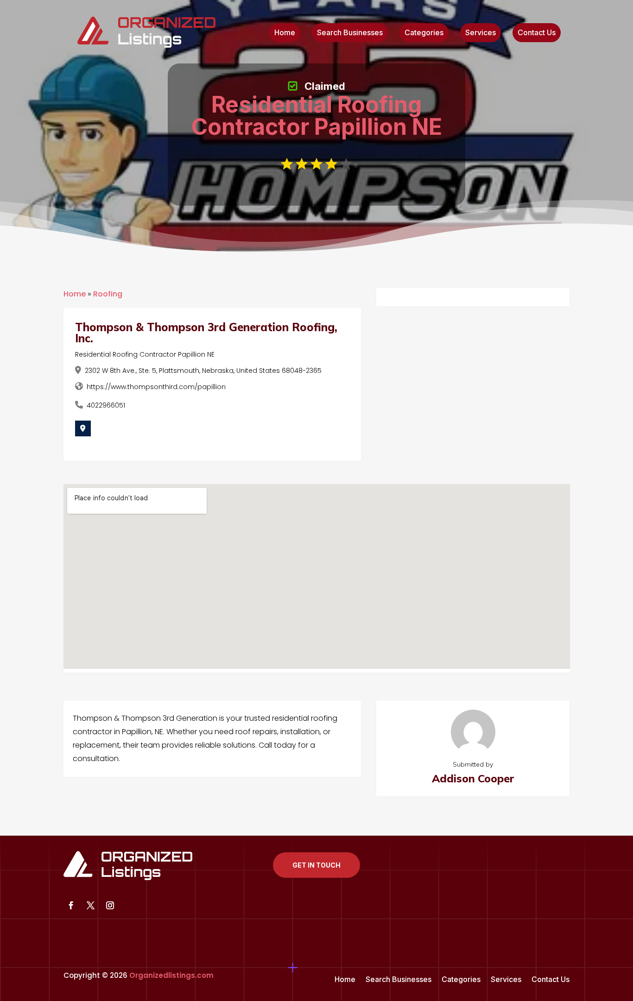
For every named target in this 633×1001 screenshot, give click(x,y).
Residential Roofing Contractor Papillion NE (145, 354)
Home (284, 33)
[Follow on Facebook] (71, 905)
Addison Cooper (473, 778)
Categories (424, 33)
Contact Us (537, 33)
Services (480, 33)
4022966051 (106, 405)
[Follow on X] (91, 905)
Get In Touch (316, 865)
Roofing (107, 294)
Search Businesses (350, 33)
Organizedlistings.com (171, 975)
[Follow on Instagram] (110, 905)
